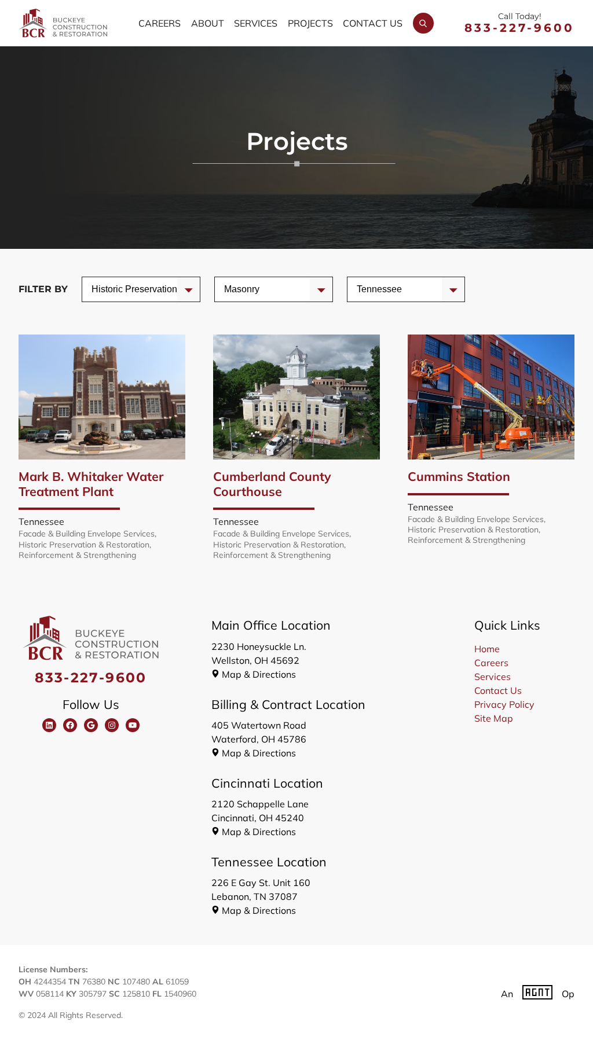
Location (374, 289)
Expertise (243, 289)
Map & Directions (259, 674)
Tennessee (41, 521)
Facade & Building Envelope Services (87, 533)
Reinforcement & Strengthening (77, 555)
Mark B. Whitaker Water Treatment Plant (91, 483)
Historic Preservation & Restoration (84, 544)
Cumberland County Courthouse (272, 483)
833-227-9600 (519, 28)
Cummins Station (459, 476)
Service (107, 289)
